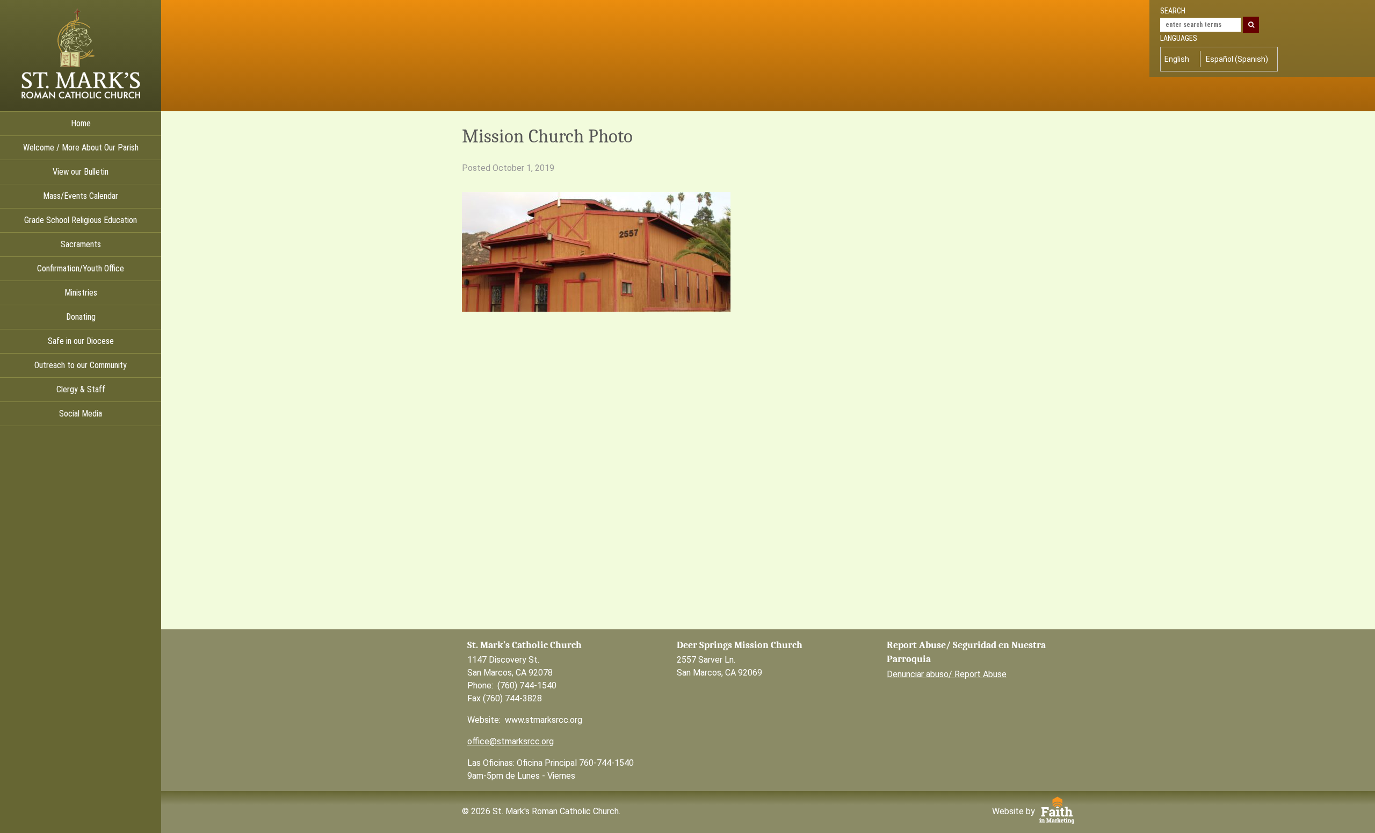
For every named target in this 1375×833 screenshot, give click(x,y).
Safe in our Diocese (81, 341)
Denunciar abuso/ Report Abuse (947, 674)
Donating (81, 317)
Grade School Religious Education (80, 220)
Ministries (80, 293)
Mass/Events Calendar (80, 196)
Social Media (80, 413)
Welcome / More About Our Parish (81, 147)
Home (81, 123)
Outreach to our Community (80, 365)
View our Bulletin (80, 172)
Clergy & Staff (80, 389)
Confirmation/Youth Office (80, 268)
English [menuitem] (1176, 59)
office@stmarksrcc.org (510, 741)
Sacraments (81, 244)
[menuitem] (1179, 59)
